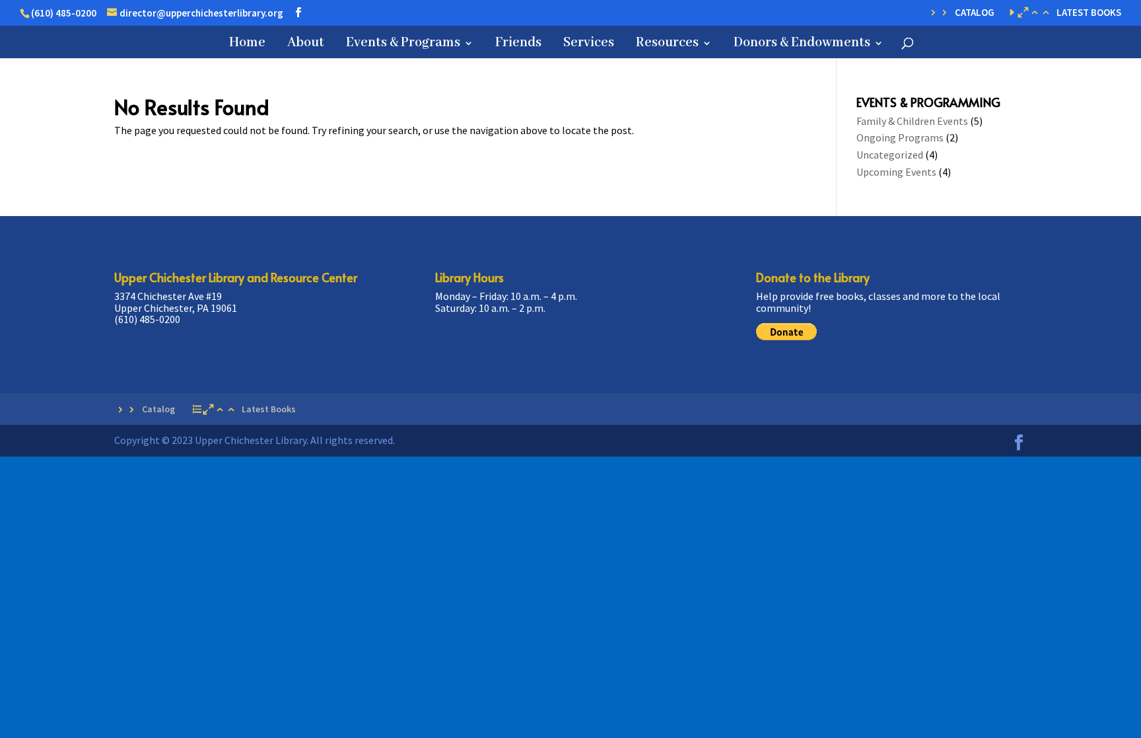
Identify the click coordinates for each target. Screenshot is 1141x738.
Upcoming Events (896, 171)
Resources (667, 44)
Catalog (974, 12)
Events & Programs (403, 44)
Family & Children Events (912, 121)
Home (247, 44)
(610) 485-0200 (63, 13)
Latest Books (1088, 12)
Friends (518, 44)
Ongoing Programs (900, 137)
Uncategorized (889, 154)
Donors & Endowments (802, 44)
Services (588, 44)
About (305, 44)
